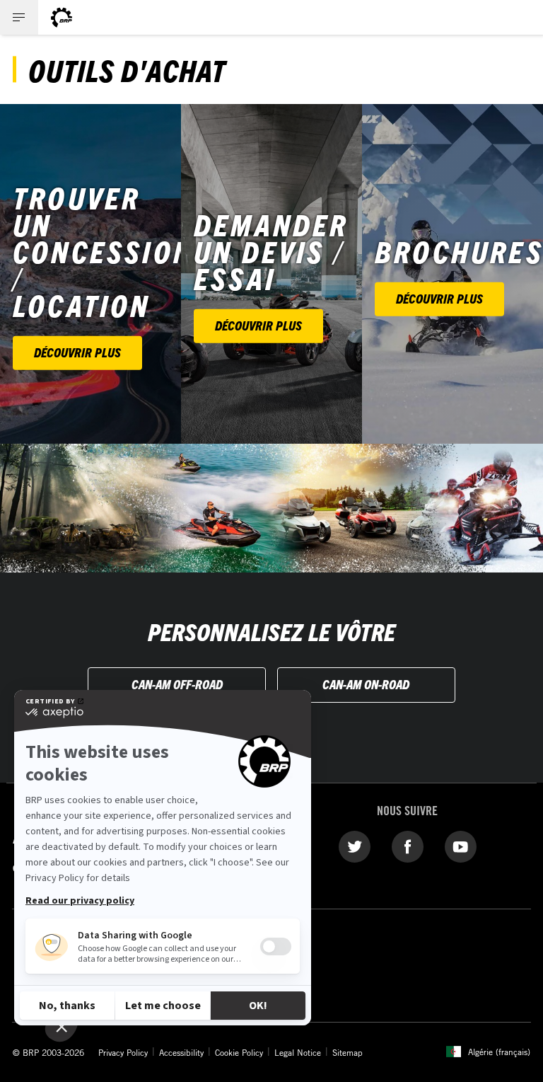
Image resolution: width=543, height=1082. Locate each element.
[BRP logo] (61, 17)
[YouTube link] (461, 845)
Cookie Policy (239, 1052)
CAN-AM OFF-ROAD (177, 684)
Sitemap (347, 1052)
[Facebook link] (408, 845)
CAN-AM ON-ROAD (365, 684)
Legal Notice (297, 1052)
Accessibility (181, 1052)
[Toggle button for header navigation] (19, 17)
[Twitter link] (354, 845)
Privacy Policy (123, 1052)
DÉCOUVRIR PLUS (77, 352)
